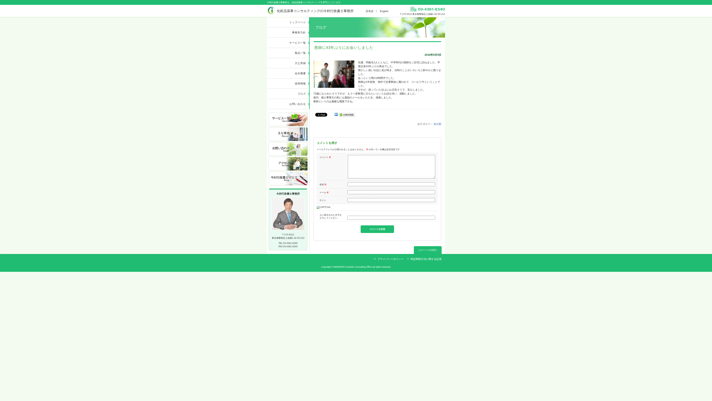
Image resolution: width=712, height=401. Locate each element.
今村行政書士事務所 (315, 11)
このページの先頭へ (428, 250)
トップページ (297, 22)
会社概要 (300, 73)
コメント (325, 157)
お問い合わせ (297, 103)
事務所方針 (299, 32)
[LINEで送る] (347, 114)
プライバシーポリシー (390, 258)
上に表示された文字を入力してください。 (330, 216)
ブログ (302, 93)
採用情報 (300, 83)
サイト (322, 200)
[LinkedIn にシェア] (336, 114)
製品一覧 (300, 52)
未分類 (437, 124)
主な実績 (300, 63)
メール (324, 192)
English (384, 11)
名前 (322, 184)
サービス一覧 (297, 42)
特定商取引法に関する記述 (426, 258)
